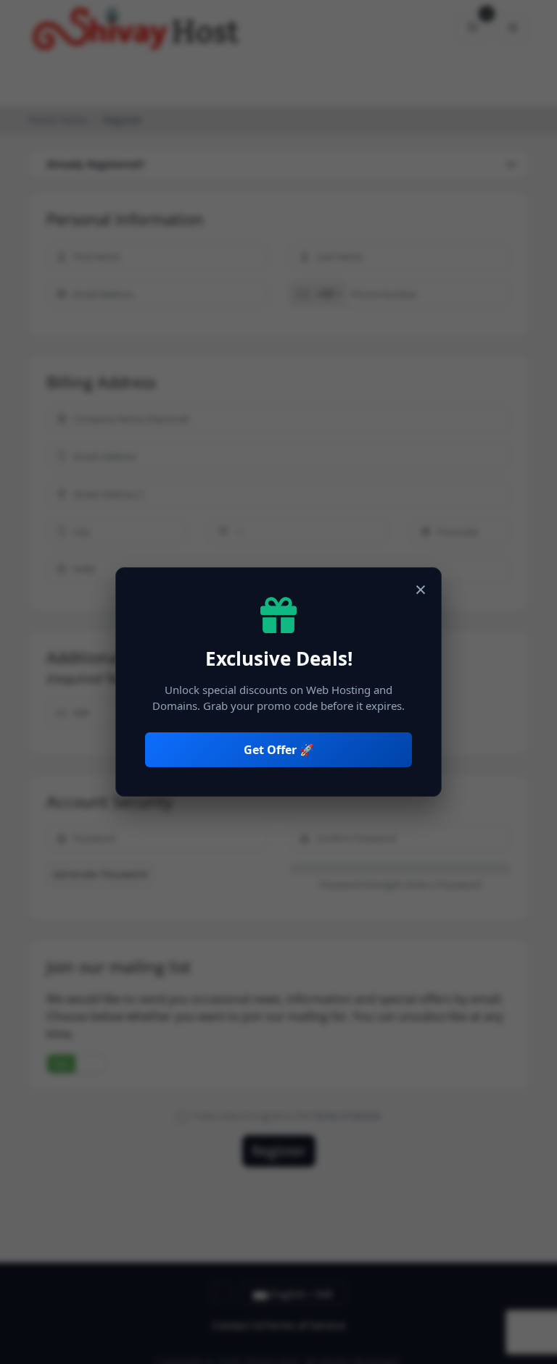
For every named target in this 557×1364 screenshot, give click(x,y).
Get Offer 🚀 (279, 750)
